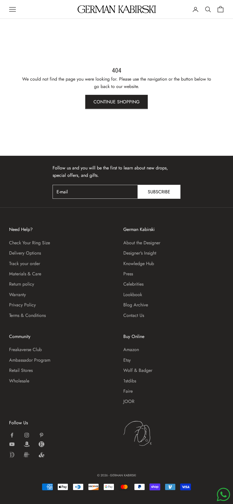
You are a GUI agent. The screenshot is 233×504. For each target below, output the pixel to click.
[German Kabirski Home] (155, 433)
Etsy (127, 360)
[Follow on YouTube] (12, 444)
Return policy (21, 284)
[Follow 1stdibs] (12, 454)
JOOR (128, 401)
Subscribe (159, 192)
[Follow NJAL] (27, 454)
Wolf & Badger (137, 370)
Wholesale (19, 381)
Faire (128, 391)
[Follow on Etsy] (41, 444)
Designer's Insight (139, 253)
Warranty (17, 294)
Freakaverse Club (25, 349)
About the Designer (141, 242)
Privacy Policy (22, 305)
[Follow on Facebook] (12, 435)
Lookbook (132, 294)
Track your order (24, 263)
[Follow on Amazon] (27, 444)
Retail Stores (21, 370)
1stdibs (129, 381)
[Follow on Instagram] (27, 435)
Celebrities (133, 284)
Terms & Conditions (27, 315)
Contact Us (133, 315)
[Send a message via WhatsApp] (223, 494)
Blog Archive (135, 305)
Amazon (131, 349)
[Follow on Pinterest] (41, 435)
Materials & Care (25, 274)
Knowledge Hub (138, 263)
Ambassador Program (29, 360)
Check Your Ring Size (29, 242)
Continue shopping (116, 102)
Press (128, 274)
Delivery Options (25, 253)
